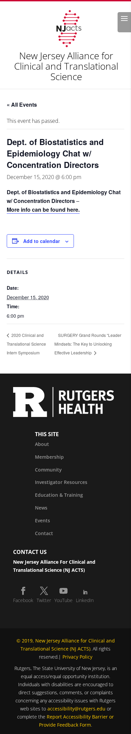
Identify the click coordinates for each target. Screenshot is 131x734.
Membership (49, 457)
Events (42, 520)
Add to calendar (41, 241)
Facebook (23, 600)
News (41, 507)
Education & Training (59, 495)
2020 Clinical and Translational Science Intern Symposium (26, 343)
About (42, 444)
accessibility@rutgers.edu (76, 708)
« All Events (22, 104)
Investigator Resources (61, 482)
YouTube (63, 600)
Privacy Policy (77, 657)
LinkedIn (85, 600)
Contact (44, 533)
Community (48, 469)
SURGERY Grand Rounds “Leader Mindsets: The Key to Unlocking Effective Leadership (87, 343)
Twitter (44, 600)
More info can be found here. (43, 209)
